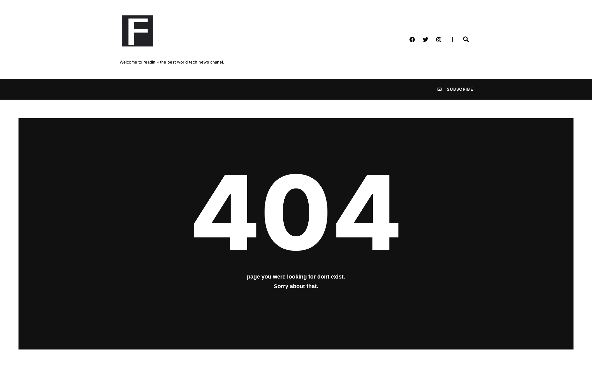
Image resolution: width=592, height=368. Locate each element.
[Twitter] (425, 39)
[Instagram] (439, 39)
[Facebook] (412, 39)
